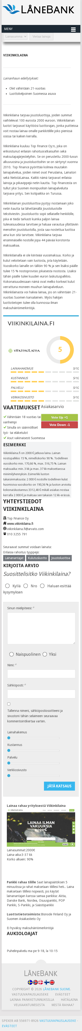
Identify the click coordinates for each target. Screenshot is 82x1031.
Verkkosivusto (17, 770)
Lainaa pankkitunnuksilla (32, 999)
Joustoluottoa (60, 558)
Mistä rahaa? (62, 1005)
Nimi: (11, 665)
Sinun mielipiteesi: (20, 608)
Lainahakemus (17, 732)
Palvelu (12, 757)
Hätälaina (69, 999)
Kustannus (14, 745)
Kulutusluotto (37, 558)
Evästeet (62, 994)
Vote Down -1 (59, 425)
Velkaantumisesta (29, 1005)
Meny (8, 29)
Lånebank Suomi (56, 989)
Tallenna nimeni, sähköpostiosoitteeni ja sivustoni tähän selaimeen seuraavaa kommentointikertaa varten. (35, 716)
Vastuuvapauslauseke (30, 994)
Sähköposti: (16, 685)
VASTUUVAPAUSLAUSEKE (57, 1021)
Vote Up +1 (59, 417)
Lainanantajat (14, 558)
